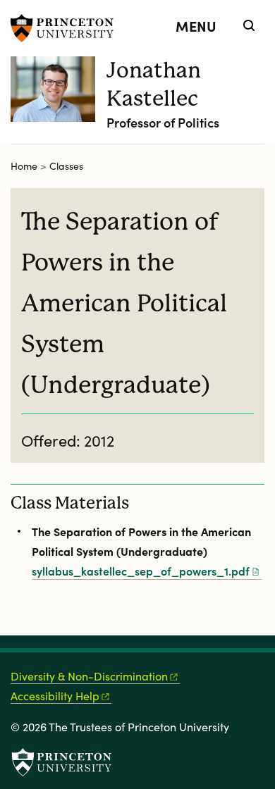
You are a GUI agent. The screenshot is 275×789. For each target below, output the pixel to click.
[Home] (58, 100)
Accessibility (55, 695)
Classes (66, 166)
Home (24, 166)
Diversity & (89, 676)
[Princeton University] (67, 28)
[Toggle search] (249, 25)
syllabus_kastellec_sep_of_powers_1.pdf (141, 570)
